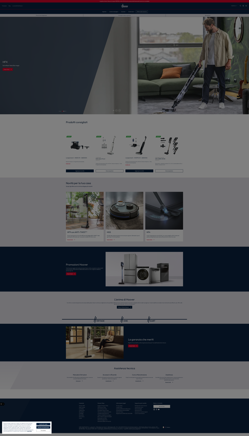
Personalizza (43, 430)
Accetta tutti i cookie (43, 424)
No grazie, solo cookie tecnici (43, 427)
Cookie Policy (29, 431)
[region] (27, 427)
